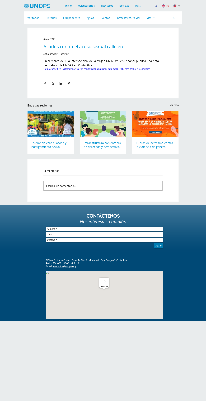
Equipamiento (71, 18)
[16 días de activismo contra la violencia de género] (155, 206)
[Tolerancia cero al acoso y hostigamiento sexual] (51, 206)
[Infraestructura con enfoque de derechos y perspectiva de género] (103, 206)
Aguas (90, 18)
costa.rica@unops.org (64, 348)
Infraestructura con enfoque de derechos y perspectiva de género (103, 227)
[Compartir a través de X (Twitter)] (52, 165)
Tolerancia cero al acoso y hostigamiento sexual (48, 227)
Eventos (105, 18)
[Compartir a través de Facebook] (45, 165)
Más (148, 18)
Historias (51, 18)
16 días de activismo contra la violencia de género (154, 227)
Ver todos (33, 18)
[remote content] (103, 110)
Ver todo (174, 186)
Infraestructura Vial (128, 18)
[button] (124, 6)
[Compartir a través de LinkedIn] (60, 165)
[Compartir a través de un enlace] (68, 165)
